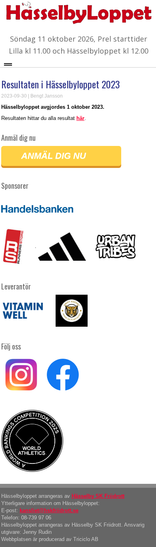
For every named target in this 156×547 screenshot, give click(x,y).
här (80, 118)
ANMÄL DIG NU (53, 156)
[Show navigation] (8, 64)
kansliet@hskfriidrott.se (49, 510)
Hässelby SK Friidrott (98, 496)
